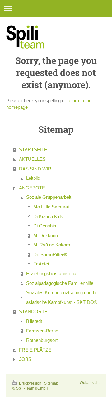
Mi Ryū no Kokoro (51, 244)
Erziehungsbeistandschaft (52, 273)
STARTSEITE (33, 149)
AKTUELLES (32, 159)
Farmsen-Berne (42, 330)
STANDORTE (33, 311)
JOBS (25, 359)
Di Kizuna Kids (48, 216)
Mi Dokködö (45, 235)
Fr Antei (41, 263)
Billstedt (34, 321)
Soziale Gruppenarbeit (48, 197)
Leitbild (33, 178)
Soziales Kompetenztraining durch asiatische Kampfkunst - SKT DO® (61, 297)
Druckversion (30, 383)
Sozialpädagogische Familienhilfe (59, 283)
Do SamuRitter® (50, 254)
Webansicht (90, 382)
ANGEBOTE (32, 187)
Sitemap (51, 383)
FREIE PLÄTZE (35, 349)
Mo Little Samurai (51, 206)
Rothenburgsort (42, 340)
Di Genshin (44, 225)
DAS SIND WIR (35, 168)
